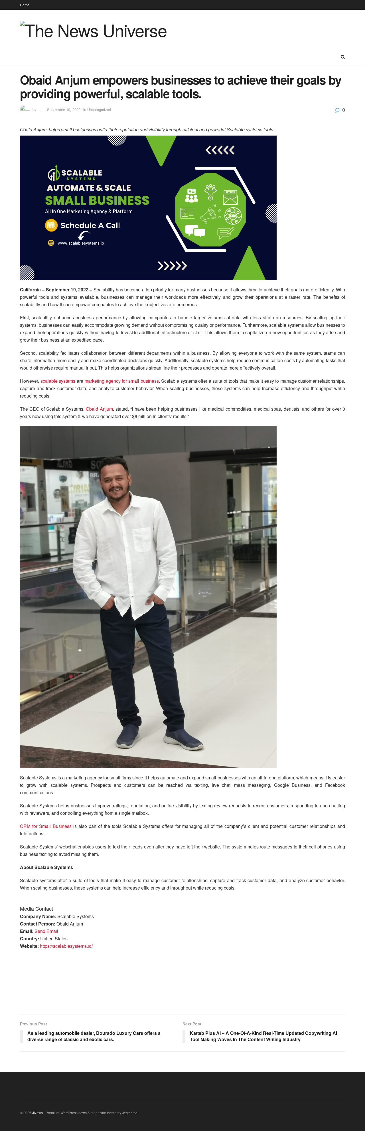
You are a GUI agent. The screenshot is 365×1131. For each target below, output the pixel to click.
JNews (37, 1112)
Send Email (46, 931)
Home (24, 4)
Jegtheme (129, 1112)
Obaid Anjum (99, 409)
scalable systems (58, 381)
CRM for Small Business (46, 826)
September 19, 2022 (63, 109)
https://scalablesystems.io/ (66, 946)
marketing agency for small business (121, 381)
